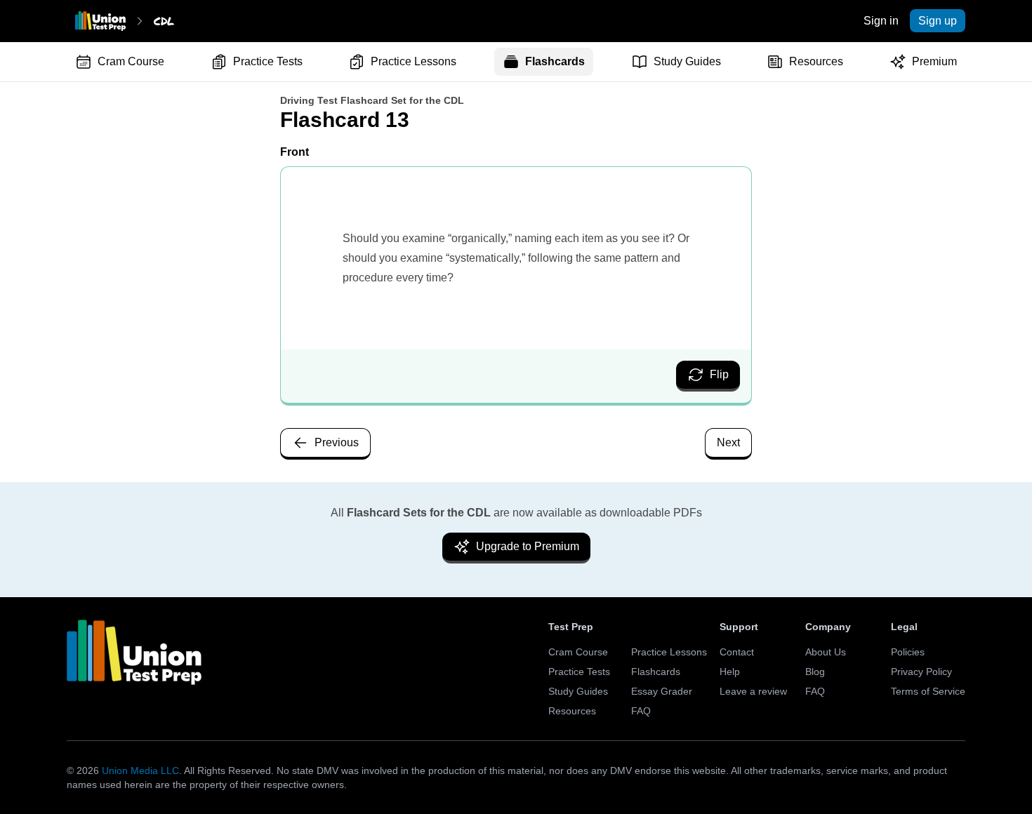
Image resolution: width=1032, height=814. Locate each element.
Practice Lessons (413, 61)
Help (730, 671)
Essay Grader (661, 691)
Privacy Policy (921, 671)
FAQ (641, 710)
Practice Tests (268, 61)
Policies (908, 652)
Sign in (881, 21)
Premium (934, 61)
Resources (816, 61)
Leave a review (753, 691)
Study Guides (687, 61)
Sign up (937, 21)
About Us (825, 652)
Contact (737, 652)
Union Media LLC (140, 770)
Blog (815, 671)
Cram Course (131, 61)
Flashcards (555, 61)
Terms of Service (928, 691)
